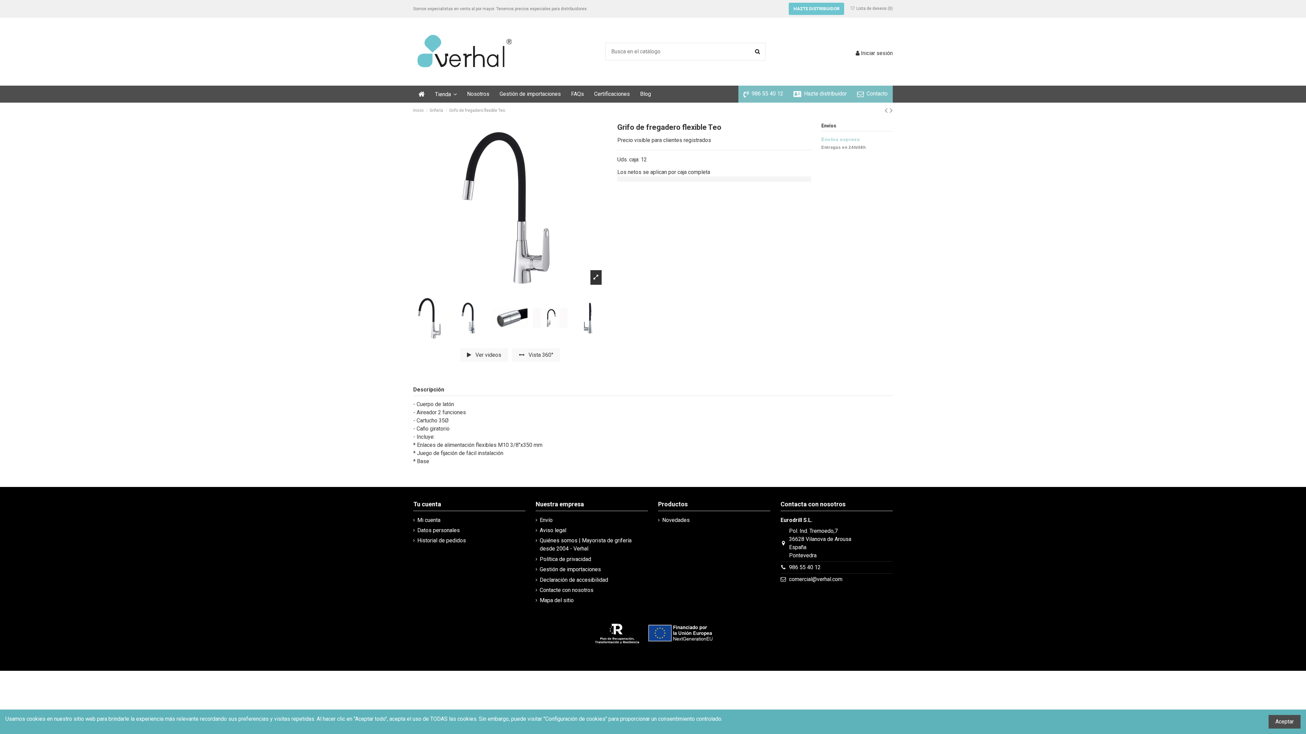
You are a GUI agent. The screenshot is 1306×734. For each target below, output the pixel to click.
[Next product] (891, 110)
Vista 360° (540, 355)
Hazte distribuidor (816, 8)
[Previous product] (887, 110)
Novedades (676, 520)
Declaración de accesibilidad (574, 580)
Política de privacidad (565, 559)
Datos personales (438, 530)
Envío (546, 520)
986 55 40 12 (805, 567)
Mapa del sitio (557, 600)
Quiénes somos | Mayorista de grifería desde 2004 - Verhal (586, 544)
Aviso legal (553, 530)
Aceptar (1284, 721)
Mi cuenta (428, 520)
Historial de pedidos (441, 540)
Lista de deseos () (874, 8)
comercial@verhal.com (815, 579)
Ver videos (487, 355)
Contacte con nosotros (566, 590)
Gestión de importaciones (570, 569)
